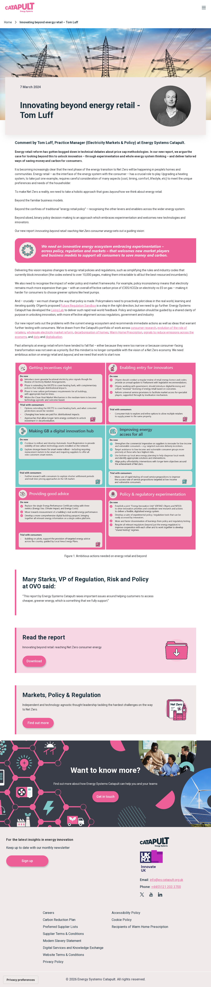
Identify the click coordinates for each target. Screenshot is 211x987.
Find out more (38, 723)
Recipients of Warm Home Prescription (140, 927)
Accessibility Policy (126, 913)
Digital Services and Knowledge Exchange (73, 948)
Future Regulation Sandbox (78, 305)
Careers (48, 913)
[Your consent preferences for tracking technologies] (20, 980)
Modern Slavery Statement (62, 941)
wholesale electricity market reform (50, 332)
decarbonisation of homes (91, 332)
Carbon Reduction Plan (59, 920)
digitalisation (54, 337)
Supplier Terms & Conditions (63, 934)
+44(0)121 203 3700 (166, 887)
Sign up (27, 861)
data (37, 337)
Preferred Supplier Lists (60, 927)
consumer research (143, 327)
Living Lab (57, 310)
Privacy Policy (53, 962)
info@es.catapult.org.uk (166, 880)
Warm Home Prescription (126, 332)
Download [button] (34, 661)
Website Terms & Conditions (63, 955)
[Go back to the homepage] (19, 12)
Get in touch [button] (105, 797)
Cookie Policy (122, 920)
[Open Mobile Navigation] (203, 8)
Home (8, 22)
